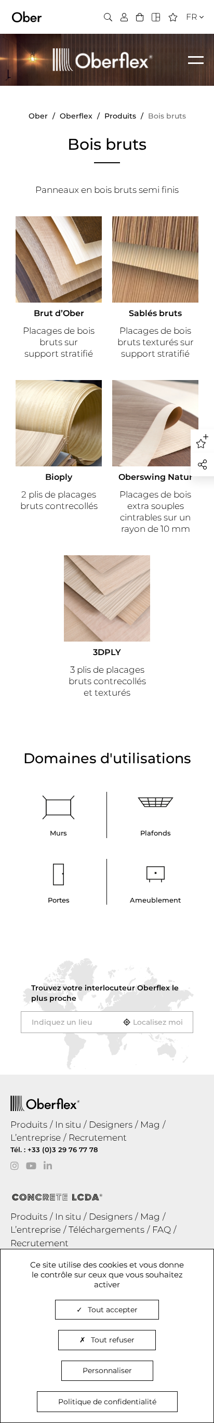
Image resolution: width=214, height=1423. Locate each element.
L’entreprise (35, 1137)
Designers (110, 1124)
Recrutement (98, 1137)
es (187, 49)
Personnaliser (107, 1370)
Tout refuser (113, 1339)
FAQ (161, 1229)
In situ (68, 1124)
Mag (150, 1124)
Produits (28, 1124)
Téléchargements (106, 1229)
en (188, 36)
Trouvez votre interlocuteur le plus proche (105, 993)
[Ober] (26, 16)
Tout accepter (113, 1309)
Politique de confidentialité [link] (107, 1401)
